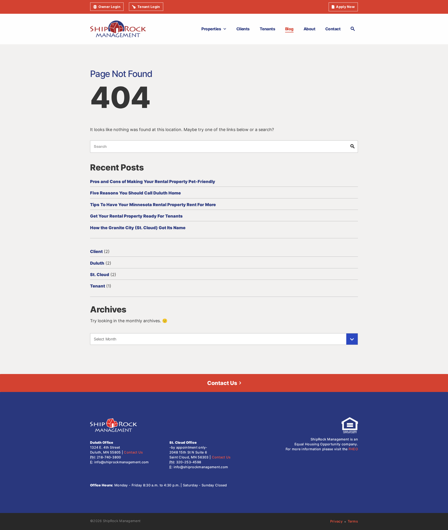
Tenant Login (148, 7)
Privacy (336, 521)
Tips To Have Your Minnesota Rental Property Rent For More (153, 204)
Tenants (267, 28)
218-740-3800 (109, 457)
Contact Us (222, 383)
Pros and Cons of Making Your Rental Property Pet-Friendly (152, 181)
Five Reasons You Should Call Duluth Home (135, 193)
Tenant (97, 286)
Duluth (97, 263)
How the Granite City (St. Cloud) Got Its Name (138, 227)
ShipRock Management (121, 521)
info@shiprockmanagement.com (121, 462)
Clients (243, 28)
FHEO (353, 449)
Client (96, 251)
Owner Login (109, 7)
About (309, 28)
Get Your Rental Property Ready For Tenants (136, 216)
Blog (289, 28)
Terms (353, 521)
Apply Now (345, 7)
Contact (332, 28)
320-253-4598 (188, 462)
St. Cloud (99, 274)
